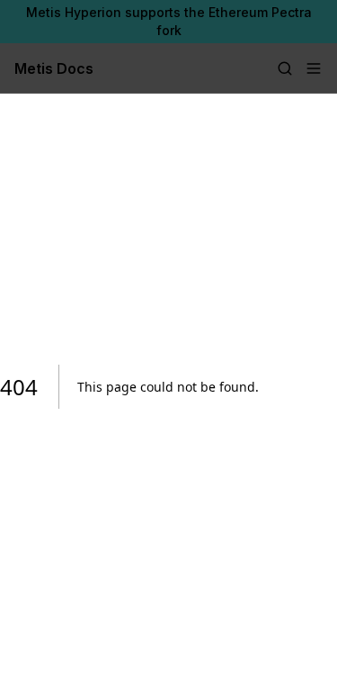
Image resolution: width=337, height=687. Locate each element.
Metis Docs (53, 68)
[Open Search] (284, 68)
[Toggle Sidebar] (313, 68)
